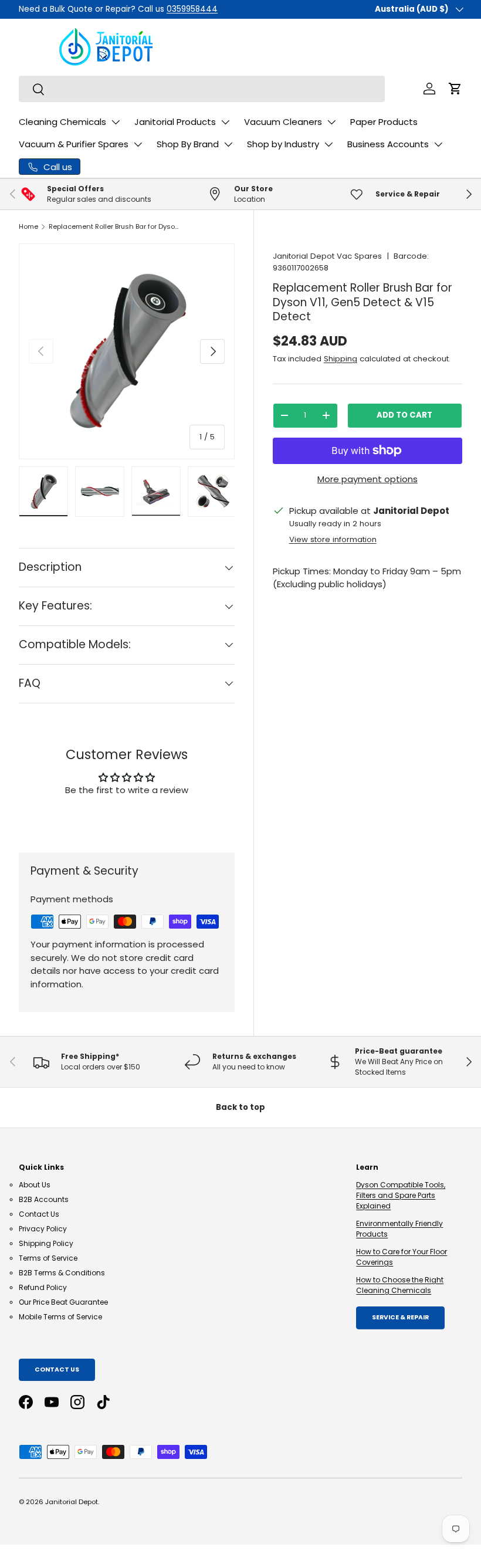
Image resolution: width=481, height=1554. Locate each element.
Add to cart (404, 415)
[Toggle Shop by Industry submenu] (328, 144)
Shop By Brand (188, 144)
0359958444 (192, 9)
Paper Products (384, 122)
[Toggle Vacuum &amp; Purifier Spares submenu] (138, 144)
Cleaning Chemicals (62, 122)
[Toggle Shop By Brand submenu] (228, 144)
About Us (34, 1185)
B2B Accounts (44, 1199)
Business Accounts (388, 144)
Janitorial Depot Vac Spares (327, 256)
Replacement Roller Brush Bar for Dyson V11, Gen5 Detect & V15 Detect (115, 226)
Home (28, 226)
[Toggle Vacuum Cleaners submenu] (331, 122)
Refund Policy (43, 1287)
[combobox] (202, 89)
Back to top (240, 1107)
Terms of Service (48, 1258)
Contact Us (39, 1214)
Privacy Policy (43, 1229)
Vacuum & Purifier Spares (73, 144)
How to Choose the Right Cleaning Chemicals (399, 1285)
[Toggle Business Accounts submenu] (438, 144)
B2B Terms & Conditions (62, 1273)
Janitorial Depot (71, 1501)
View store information (333, 539)
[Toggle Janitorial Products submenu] (225, 122)
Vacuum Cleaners (283, 122)
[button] (455, 88)
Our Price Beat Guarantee (63, 1302)
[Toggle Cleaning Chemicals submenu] (116, 122)
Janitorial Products (175, 122)
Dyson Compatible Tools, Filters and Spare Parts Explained (400, 1195)
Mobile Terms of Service (60, 1317)
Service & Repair (400, 1317)
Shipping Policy (46, 1243)
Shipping (340, 358)
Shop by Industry (283, 144)
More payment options (367, 479)
